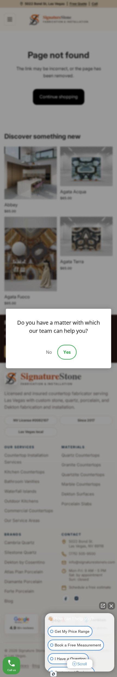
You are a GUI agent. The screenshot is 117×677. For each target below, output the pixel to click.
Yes (67, 352)
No (49, 352)
